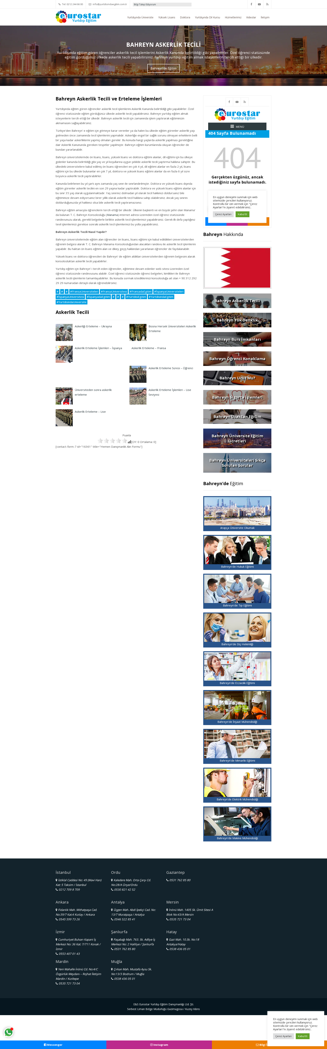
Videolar (251, 17)
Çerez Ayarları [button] (283, 1036)
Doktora (185, 17)
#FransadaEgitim (141, 291)
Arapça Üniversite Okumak (237, 528)
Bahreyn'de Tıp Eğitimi (237, 605)
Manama (112, 215)
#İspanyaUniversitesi (70, 297)
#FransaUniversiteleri (84, 291)
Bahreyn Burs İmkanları (237, 339)
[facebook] (251, 4)
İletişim (265, 17)
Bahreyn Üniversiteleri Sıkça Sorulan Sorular (237, 463)
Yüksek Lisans (166, 17)
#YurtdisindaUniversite (71, 302)
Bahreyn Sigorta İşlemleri (237, 397)
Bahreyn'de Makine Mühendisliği (237, 838)
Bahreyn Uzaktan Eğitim (237, 416)
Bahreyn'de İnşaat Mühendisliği (237, 722)
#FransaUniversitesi (114, 291)
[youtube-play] (259, 4)
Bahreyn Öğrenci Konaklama (237, 358)
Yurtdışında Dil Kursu (207, 17)
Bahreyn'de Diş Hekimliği (237, 644)
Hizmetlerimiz (233, 17)
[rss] (267, 4)
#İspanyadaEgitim (98, 297)
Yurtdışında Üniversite (140, 17)
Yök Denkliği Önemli (181, 4)
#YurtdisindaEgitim (161, 297)
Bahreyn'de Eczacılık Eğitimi (237, 683)
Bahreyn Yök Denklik (237, 320)
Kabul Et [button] (302, 1036)
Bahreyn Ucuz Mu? (237, 378)
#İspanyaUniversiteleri (169, 291)
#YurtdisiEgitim (136, 297)
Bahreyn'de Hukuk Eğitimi (237, 566)
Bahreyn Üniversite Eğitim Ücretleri (237, 438)
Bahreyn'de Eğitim (163, 68)
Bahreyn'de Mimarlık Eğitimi (237, 760)
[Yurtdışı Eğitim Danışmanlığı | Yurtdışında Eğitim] (78, 16)
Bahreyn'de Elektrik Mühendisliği (237, 799)
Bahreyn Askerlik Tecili (237, 300)
